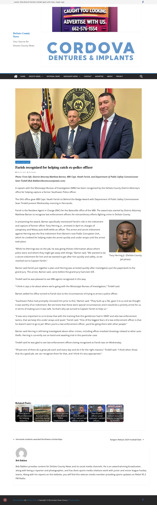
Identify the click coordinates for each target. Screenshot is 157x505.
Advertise (99, 76)
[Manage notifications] (5, 500)
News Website (18, 500)
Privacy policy (74, 500)
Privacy (119, 76)
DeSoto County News (21, 34)
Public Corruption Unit (87, 233)
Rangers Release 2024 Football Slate (125, 439)
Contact (87, 76)
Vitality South (32, 500)
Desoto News (34, 76)
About (110, 76)
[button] (41, 76)
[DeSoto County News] (16, 76)
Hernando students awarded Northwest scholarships (39, 439)
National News (53, 76)
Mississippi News (71, 76)
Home (22, 76)
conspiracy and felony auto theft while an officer (40, 229)
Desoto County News (22, 162)
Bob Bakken (32, 172)
